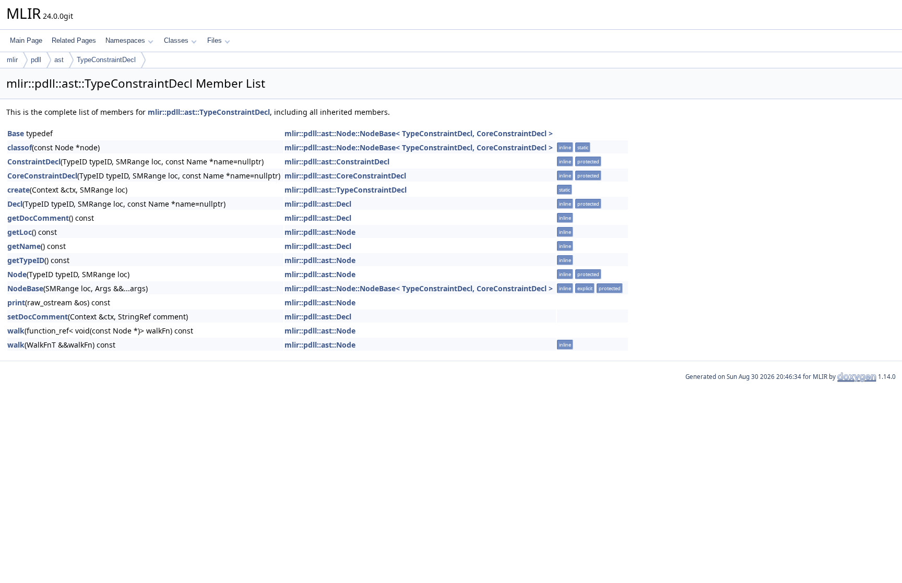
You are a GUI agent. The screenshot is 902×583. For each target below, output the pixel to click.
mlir (12, 60)
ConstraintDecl (34, 161)
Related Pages (74, 40)
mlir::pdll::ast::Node (319, 232)
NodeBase (25, 288)
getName (24, 246)
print (16, 302)
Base (15, 133)
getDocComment (38, 218)
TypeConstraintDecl (106, 60)
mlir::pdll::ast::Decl (317, 204)
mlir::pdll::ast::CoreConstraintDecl (345, 176)
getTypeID (25, 260)
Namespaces (125, 40)
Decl (14, 204)
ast (59, 60)
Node (17, 274)
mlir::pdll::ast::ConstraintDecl (336, 161)
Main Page (26, 40)
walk (16, 331)
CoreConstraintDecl (42, 176)
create (18, 190)
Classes (176, 40)
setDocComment (37, 317)
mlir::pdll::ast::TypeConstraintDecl (209, 112)
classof (19, 147)
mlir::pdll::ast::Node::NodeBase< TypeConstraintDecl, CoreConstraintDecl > (418, 133)
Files (214, 40)
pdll (36, 60)
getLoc (19, 232)
